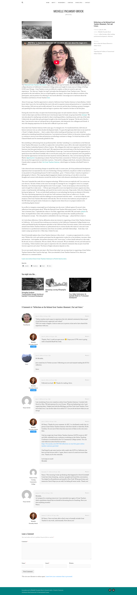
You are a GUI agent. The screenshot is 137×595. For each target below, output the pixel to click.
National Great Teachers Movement (35, 85)
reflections (110, 36)
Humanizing (61, 2)
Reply (87, 316)
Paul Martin (26, 325)
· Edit (49, 316)
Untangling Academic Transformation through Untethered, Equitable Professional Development (33, 294)
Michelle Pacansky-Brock (37, 590)
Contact (87, 2)
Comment (25, 541)
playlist (83, 211)
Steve (26, 364)
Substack (70, 2)
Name (24, 563)
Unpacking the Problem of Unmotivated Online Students (104, 52)
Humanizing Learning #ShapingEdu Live (55, 290)
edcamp (84, 115)
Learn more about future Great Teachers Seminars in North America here (44, 259)
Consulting (78, 2)
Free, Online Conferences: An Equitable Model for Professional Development (78, 296)
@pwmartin (30, 158)
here (48, 98)
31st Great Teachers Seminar (50, 162)
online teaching (111, 34)
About (53, 2)
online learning (102, 34)
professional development (100, 36)
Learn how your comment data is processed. (59, 576)
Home (47, 2)
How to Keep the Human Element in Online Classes (103, 44)
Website (71, 563)
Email (47, 563)
